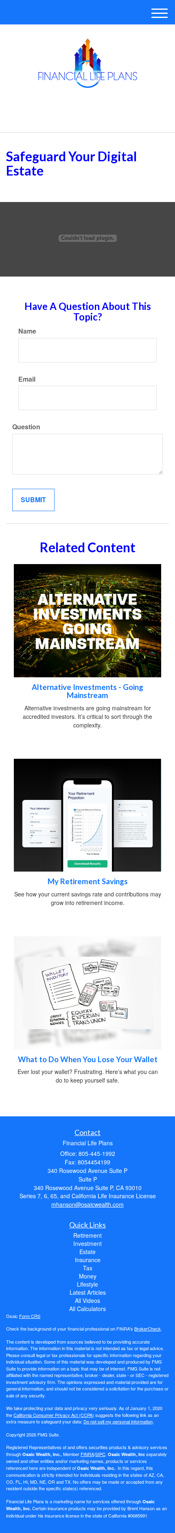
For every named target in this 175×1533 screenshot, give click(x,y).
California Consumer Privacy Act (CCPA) (53, 1415)
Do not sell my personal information (118, 1421)
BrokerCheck (147, 1328)
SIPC (100, 1454)
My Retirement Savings (88, 881)
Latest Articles (88, 1292)
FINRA (87, 1454)
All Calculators (87, 1309)
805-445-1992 (92, 119)
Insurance (88, 1260)
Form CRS (29, 1316)
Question (26, 426)
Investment (87, 1243)
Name (27, 331)
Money (87, 1276)
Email (26, 379)
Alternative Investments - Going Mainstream (87, 691)
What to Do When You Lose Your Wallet (88, 1059)
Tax (87, 1268)
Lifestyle (87, 1284)
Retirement (87, 1235)
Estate (87, 1251)
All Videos (87, 1300)
